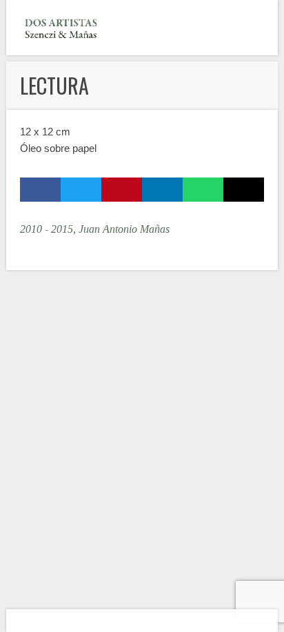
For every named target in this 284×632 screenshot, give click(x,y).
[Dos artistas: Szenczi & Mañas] (61, 27)
